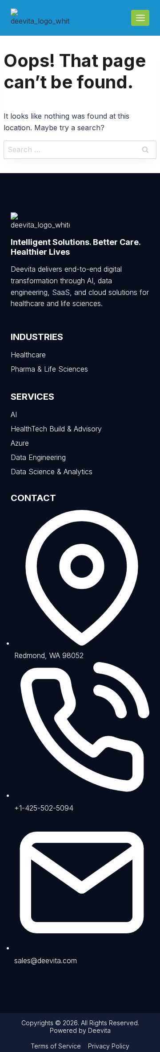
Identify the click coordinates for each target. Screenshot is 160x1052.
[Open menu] (140, 17)
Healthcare (28, 354)
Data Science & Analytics (51, 471)
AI (14, 414)
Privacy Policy (108, 1046)
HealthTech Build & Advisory (56, 428)
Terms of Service (56, 1046)
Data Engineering (38, 457)
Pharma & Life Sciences (49, 368)
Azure (20, 443)
